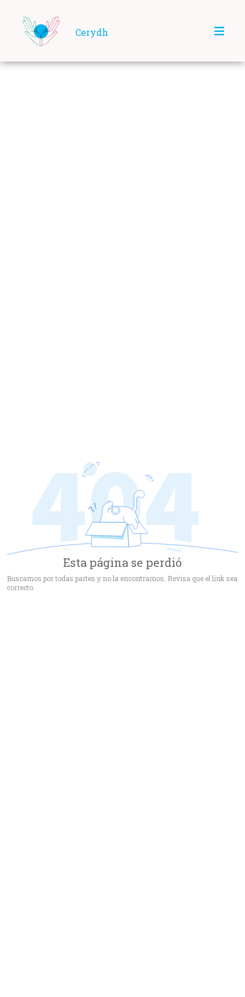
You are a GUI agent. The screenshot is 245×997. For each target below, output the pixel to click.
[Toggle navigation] (219, 31)
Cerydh (91, 32)
